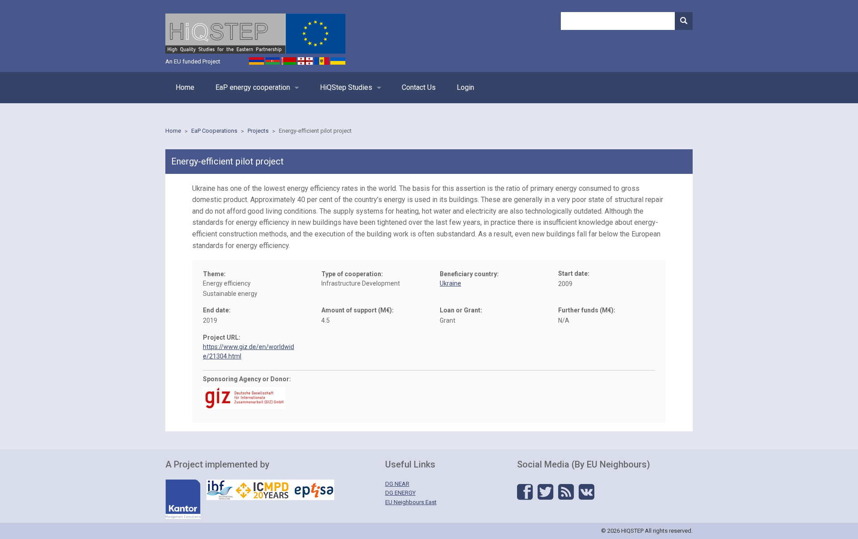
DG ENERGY (400, 492)
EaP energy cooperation (252, 87)
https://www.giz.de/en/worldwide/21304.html (248, 351)
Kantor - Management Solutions (183, 499)
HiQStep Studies (346, 87)
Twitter (545, 492)
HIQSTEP (255, 33)
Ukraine (450, 283)
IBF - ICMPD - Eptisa (270, 490)
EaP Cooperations (214, 130)
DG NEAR (397, 483)
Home (185, 87)
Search (684, 21)
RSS (566, 492)
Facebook (525, 492)
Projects (258, 130)
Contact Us (419, 87)
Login (465, 87)
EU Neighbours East (411, 502)
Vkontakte (586, 492)
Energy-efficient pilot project (315, 130)
